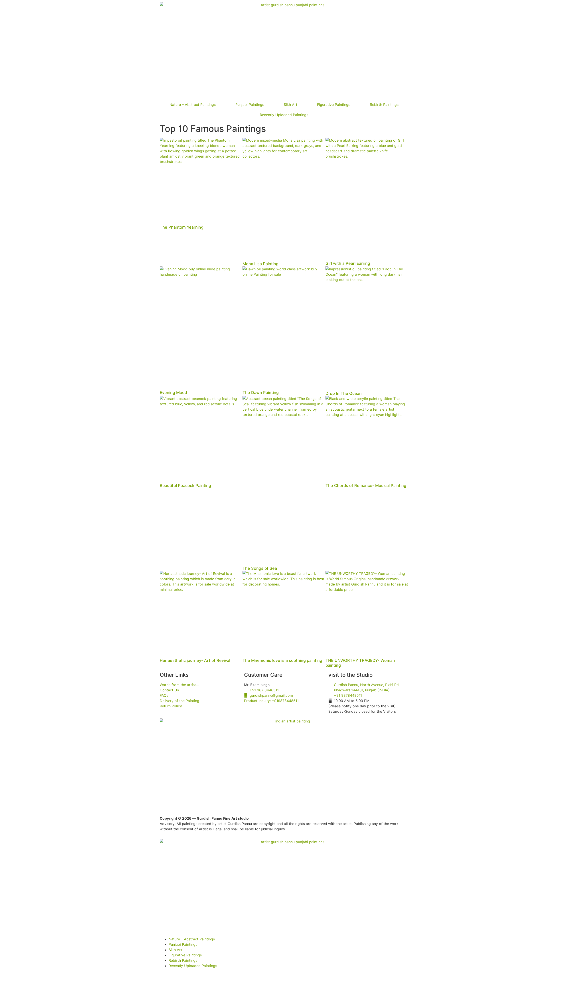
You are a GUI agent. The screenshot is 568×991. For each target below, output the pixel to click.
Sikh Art (290, 104)
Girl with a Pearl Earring (347, 263)
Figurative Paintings (333, 104)
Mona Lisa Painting (260, 263)
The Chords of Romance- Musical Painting (365, 485)
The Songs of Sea (260, 568)
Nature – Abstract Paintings (193, 104)
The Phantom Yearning (181, 227)
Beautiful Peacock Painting (185, 485)
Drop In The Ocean (343, 393)
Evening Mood (173, 392)
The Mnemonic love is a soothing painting (282, 660)
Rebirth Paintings (384, 104)
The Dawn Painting (261, 392)
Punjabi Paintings (249, 104)
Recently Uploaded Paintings (284, 115)
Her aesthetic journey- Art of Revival (195, 660)
